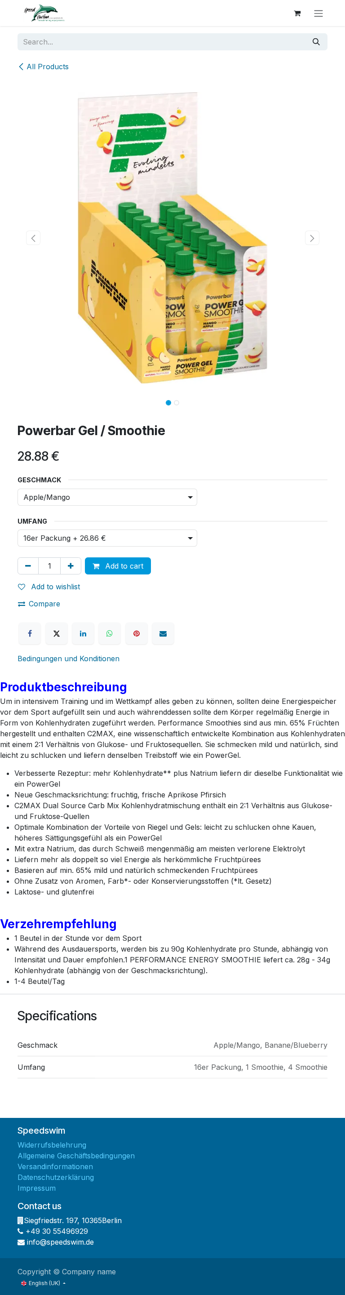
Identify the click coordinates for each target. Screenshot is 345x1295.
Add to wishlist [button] (54, 586)
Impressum (37, 1188)
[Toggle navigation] (318, 13)
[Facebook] (29, 633)
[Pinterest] (136, 633)
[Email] (163, 633)
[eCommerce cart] (297, 13)
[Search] (316, 41)
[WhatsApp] (109, 633)
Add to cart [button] (123, 565)
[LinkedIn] (83, 633)
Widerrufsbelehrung (52, 1144)
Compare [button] (44, 603)
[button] (33, 238)
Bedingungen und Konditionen (68, 658)
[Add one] (70, 565)
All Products (48, 66)
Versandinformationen (55, 1166)
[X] (56, 633)
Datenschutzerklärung (56, 1177)
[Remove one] (28, 565)
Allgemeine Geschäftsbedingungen (76, 1155)
